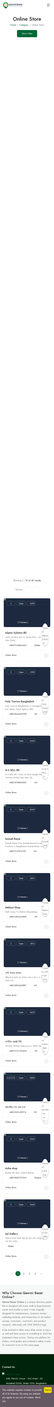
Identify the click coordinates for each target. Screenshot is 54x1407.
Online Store (10, 655)
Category (23, 25)
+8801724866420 (18, 645)
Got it (48, 1390)
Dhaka (37, 645)
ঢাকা (35, 714)
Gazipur (37, 1177)
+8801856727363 (17, 1177)
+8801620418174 (17, 1112)
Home (13, 25)
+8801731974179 (17, 851)
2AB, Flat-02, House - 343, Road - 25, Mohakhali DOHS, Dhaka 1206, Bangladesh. (26, 1381)
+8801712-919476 (18, 1051)
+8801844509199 (17, 714)
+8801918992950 (17, 782)
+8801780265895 (17, 916)
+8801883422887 (17, 985)
